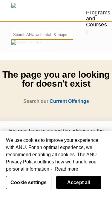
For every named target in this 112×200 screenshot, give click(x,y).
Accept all (78, 182)
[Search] (87, 32)
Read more (66, 169)
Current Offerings (69, 101)
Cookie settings (28, 182)
